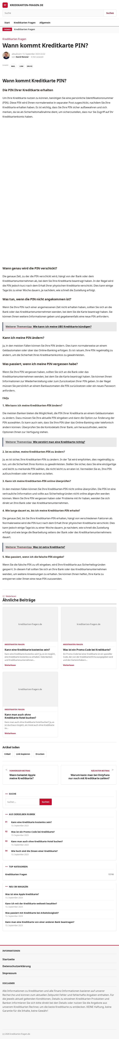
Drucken (40, 754)
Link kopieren (23, 754)
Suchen (110, 13)
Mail (13, 66)
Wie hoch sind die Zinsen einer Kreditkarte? (34, 851)
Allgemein (45, 22)
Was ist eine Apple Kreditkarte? (22, 894)
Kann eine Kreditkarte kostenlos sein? (27, 649)
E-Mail (7, 754)
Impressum (9, 973)
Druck (29, 66)
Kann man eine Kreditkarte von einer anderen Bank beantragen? (39, 922)
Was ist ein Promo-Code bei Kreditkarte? (87, 649)
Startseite (8, 959)
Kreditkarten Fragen (24, 22)
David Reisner (22, 57)
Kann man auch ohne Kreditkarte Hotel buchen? (20, 716)
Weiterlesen (10, 665)
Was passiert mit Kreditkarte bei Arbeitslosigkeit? (32, 913)
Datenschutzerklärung (16, 966)
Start (7, 22)
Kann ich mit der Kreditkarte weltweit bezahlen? (31, 903)
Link (21, 66)
